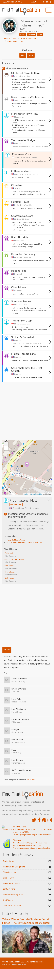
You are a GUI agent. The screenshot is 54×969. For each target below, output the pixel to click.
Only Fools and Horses (14, 559)
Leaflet (26, 494)
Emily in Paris (9, 889)
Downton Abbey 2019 (13, 894)
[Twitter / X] (43, 2)
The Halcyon (9, 572)
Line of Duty (8, 877)
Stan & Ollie (9, 566)
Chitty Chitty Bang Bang (14, 866)
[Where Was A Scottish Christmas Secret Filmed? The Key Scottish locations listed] (27, 939)
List (22, 55)
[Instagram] (50, 2)
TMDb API (30, 779)
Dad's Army (8, 861)
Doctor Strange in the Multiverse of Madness (24, 542)
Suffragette (9, 578)
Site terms (6, 964)
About (34, 2)
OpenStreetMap (36, 494)
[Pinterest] (47, 2)
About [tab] (7, 649)
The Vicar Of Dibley (12, 905)
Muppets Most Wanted (16, 540)
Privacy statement (19, 964)
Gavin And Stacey (11, 883)
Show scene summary (17, 68)
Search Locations (13, 2)
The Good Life (9, 872)
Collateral (8, 553)
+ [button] (6, 444)
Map (31, 55)
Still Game (8, 900)
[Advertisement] (27, 412)
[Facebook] (40, 2)
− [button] (6, 448)
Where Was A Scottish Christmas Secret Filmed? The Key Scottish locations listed (26, 921)
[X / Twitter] (34, 820)
